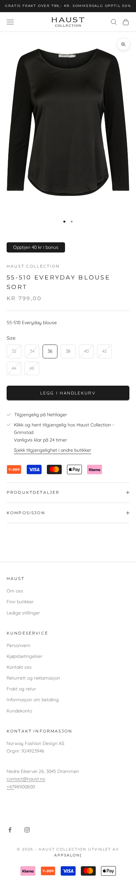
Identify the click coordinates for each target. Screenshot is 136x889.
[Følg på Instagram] (27, 830)
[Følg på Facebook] (10, 830)
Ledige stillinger (23, 613)
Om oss (15, 591)
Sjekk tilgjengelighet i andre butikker (52, 450)
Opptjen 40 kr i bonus (35, 247)
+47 (10, 787)
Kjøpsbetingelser (24, 656)
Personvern (18, 645)
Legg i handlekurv (68, 393)
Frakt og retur (21, 689)
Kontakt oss (19, 667)
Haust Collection (33, 266)
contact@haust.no (26, 779)
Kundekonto (19, 711)
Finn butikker (20, 602)
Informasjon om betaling (33, 700)
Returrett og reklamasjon (33, 678)
